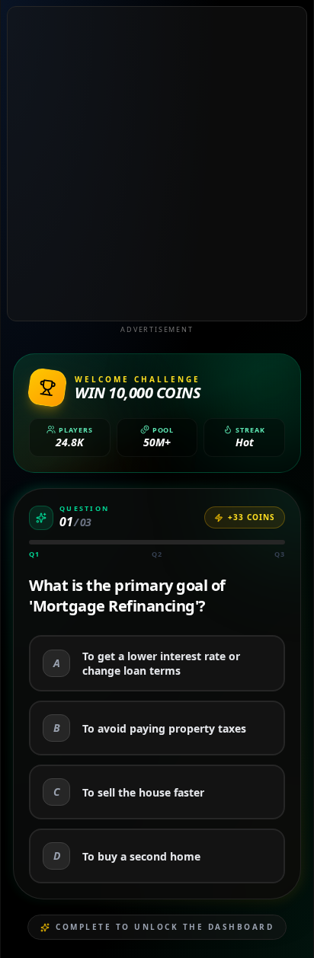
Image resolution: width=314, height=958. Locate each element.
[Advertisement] (157, 164)
